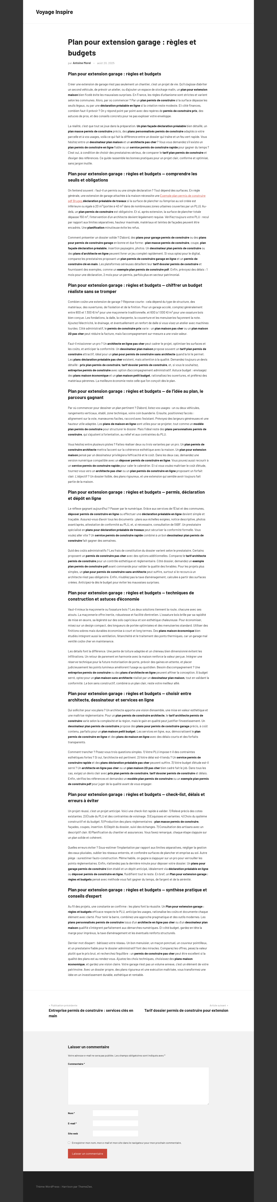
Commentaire (76, 1063)
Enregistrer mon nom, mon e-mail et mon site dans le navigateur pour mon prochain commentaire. (127, 1142)
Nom (71, 1113)
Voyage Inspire (54, 11)
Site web (73, 1133)
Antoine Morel (82, 63)
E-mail (72, 1123)
